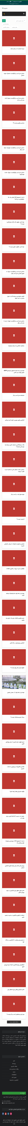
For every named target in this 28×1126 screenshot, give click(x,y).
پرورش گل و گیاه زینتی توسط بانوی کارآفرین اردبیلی (14, 867)
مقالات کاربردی (14, 1066)
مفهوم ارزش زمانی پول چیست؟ (17, 668)
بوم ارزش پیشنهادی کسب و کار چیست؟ (15, 1014)
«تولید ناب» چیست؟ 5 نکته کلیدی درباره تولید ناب (15, 817)
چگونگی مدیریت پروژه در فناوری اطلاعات (15, 569)
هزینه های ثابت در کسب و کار (17, 494)
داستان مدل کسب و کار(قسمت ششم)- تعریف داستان (14, 74)
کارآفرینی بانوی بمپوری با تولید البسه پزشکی (14, 420)
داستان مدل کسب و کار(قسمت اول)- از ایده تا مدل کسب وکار (14, 322)
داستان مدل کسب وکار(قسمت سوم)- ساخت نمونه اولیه (14, 173)
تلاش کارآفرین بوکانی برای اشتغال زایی (15, 990)
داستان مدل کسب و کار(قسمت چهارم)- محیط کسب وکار (14, 149)
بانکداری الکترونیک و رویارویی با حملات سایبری (15, 768)
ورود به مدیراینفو (17, 1)
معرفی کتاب (14, 1077)
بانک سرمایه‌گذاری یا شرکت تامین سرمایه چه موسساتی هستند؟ (14, 446)
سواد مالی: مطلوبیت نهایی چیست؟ (16, 247)
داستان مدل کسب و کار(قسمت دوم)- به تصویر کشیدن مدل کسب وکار (15, 272)
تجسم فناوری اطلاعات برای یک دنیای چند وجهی (15, 619)
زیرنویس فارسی (6, 24)
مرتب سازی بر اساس (19, 21)
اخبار (14, 1061)
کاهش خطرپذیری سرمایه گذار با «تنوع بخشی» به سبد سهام (15, 297)
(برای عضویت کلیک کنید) (20, 1045)
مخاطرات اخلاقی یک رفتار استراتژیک (16, 346)
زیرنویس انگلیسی (6, 27)
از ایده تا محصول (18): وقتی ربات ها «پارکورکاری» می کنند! (16, 198)
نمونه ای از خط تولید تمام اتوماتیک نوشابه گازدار (15, 594)
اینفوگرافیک (14, 1075)
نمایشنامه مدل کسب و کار (18, 395)
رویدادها (14, 1064)
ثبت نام (8, 1)
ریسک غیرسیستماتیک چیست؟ (17, 717)
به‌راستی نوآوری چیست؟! (18, 123)
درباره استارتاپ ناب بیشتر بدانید (17, 49)
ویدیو (14, 1072)
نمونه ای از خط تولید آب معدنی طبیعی (15, 692)
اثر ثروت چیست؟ (20, 519)
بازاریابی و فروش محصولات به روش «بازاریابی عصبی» (14, 545)
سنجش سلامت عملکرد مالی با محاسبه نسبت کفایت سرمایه (14, 471)
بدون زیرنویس (14, 27)
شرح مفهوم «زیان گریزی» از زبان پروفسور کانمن (15, 743)
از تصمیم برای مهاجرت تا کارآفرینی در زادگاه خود (14, 941)
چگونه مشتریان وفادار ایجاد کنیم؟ (17, 792)
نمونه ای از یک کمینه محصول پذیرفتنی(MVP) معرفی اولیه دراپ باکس (14, 371)
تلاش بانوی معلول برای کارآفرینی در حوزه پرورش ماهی (15, 891)
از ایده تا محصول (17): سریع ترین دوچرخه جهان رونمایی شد (15, 842)
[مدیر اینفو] (14, 8)
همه (4, 20)
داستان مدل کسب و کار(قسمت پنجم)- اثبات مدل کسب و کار (14, 99)
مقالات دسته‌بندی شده (14, 1069)
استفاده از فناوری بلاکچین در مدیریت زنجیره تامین (14, 916)
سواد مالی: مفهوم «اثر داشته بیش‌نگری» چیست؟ (15, 223)
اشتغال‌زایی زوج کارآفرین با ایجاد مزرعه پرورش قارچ (14, 966)
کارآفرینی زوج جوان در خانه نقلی (17, 643)
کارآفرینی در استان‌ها (14, 1080)
